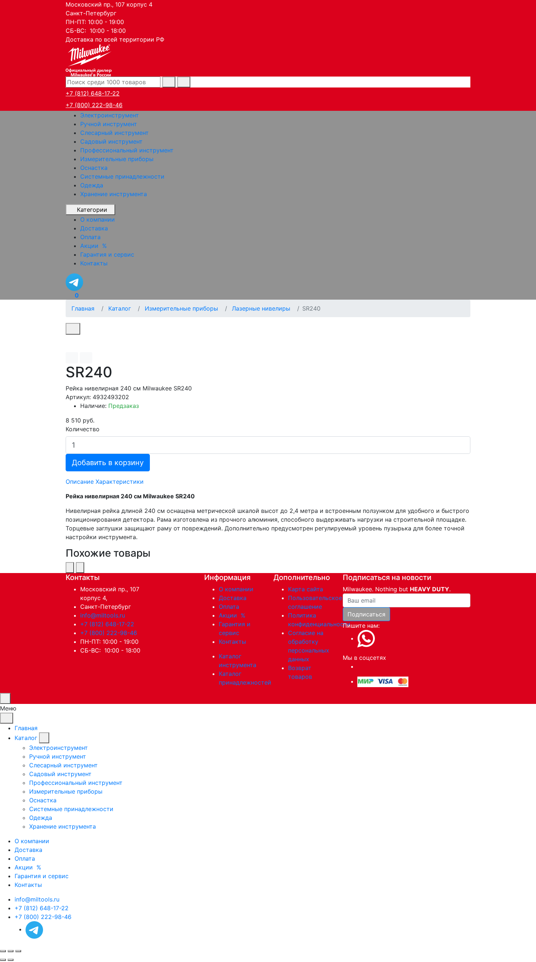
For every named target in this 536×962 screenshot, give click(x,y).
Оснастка (94, 167)
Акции (233, 615)
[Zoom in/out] (18, 951)
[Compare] (86, 357)
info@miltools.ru (102, 615)
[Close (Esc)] (3, 951)
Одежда (91, 185)
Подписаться (366, 614)
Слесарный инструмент (114, 132)
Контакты (232, 641)
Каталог (26, 737)
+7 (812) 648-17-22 (93, 93)
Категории (92, 209)
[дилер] (89, 59)
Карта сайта (305, 589)
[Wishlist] (72, 357)
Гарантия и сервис (42, 876)
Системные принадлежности (122, 176)
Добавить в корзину (108, 462)
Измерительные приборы (117, 159)
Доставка (232, 597)
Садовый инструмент (111, 141)
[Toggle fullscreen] (10, 951)
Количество (83, 429)
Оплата (229, 606)
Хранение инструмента (113, 194)
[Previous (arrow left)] (3, 960)
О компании (236, 589)
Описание (80, 481)
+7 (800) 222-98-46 (94, 105)
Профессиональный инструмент (127, 150)
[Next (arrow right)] (10, 960)
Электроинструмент (109, 115)
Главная (26, 728)
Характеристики (120, 481)
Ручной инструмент (108, 124)
